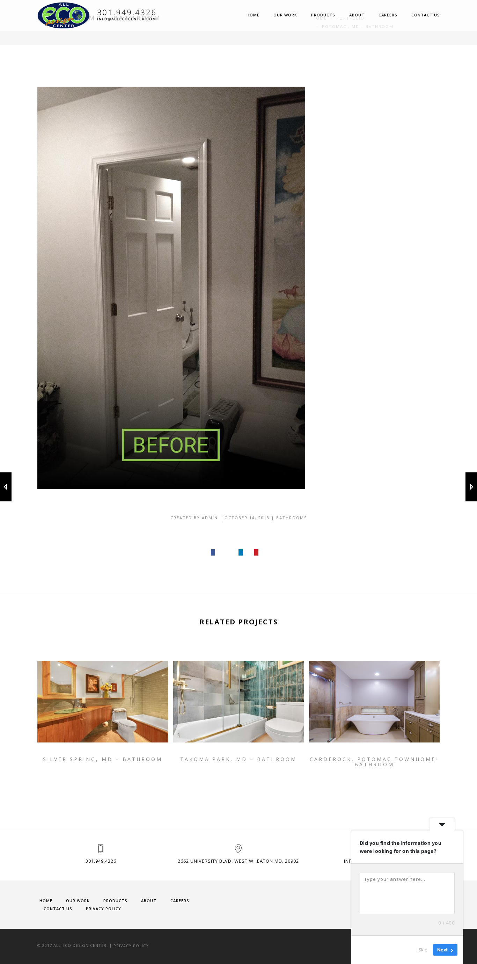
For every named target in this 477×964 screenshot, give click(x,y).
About (357, 14)
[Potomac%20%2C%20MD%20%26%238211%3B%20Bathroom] (213, 552)
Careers (388, 14)
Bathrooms (291, 517)
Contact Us (425, 14)
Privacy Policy (103, 908)
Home (253, 14)
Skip (422, 949)
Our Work (285, 14)
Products (323, 14)
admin (210, 517)
